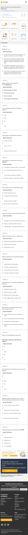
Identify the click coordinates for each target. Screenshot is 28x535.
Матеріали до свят (19, 516)
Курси (2, 503)
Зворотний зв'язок (6, 519)
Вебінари (3, 500)
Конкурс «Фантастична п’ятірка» (20, 518)
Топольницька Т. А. (6, 14)
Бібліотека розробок (19, 498)
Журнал (16, 496)
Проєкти (17, 503)
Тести (16, 499)
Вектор (2, 504)
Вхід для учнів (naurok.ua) (20, 514)
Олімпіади (17, 506)
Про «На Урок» (4, 514)
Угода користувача (5, 531)
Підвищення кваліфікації (6, 498)
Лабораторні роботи (19, 501)
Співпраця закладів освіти (7, 516)
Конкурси (17, 504)
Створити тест (10, 470)
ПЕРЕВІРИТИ (23, 489)
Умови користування (13, 531)
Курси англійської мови (20, 509)
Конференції (3, 501)
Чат (15, 507)
